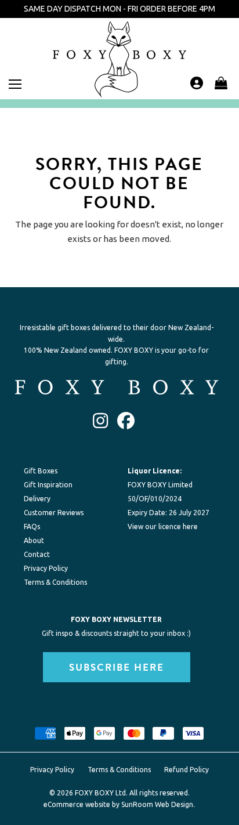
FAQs (32, 526)
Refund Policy (186, 769)
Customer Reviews (54, 512)
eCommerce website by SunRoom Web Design (118, 804)
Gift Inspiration (48, 485)
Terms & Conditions (55, 582)
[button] (221, 83)
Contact (37, 554)
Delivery (37, 498)
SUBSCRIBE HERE (116, 667)
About (34, 540)
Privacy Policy (46, 568)
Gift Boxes (40, 471)
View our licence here (163, 526)
